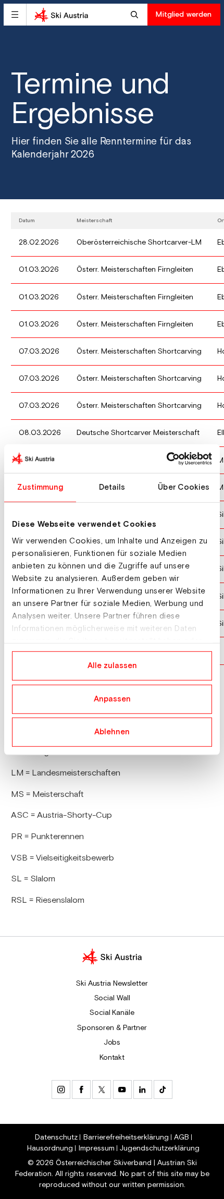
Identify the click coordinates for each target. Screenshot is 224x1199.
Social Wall (112, 998)
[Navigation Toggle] (15, 15)
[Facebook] (81, 1089)
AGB (181, 1137)
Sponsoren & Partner (112, 1028)
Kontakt (112, 1057)
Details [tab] (112, 487)
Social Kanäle (112, 1013)
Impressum (97, 1148)
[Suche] (135, 15)
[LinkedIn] (142, 1089)
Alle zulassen (112, 666)
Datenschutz (56, 1137)
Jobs (112, 1042)
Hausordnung (50, 1148)
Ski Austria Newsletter (112, 983)
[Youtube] (122, 1089)
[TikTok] (163, 1089)
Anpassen (112, 699)
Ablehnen (112, 732)
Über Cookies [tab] (183, 487)
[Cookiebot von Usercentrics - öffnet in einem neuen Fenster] (166, 458)
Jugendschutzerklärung (160, 1148)
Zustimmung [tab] (40, 487)
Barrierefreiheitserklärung (126, 1137)
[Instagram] (61, 1089)
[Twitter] (101, 1089)
